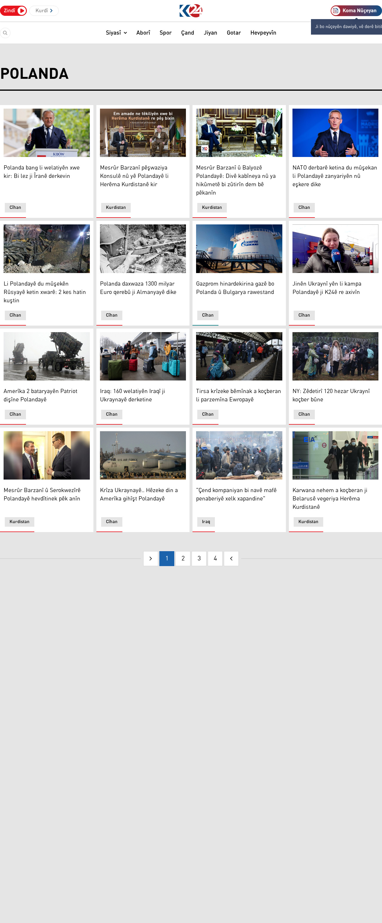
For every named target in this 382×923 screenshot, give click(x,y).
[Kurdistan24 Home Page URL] (191, 11)
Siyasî (113, 32)
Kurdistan (116, 207)
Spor (166, 33)
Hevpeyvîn (263, 33)
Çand (187, 33)
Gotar (234, 33)
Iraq (206, 521)
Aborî (143, 33)
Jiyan (210, 33)
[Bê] (231, 558)
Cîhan (15, 207)
